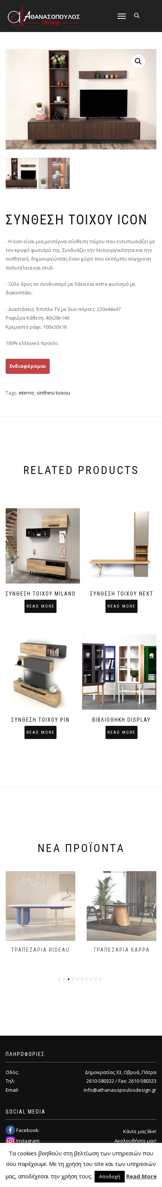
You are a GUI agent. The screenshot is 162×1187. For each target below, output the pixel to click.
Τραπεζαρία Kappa (121, 950)
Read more (40, 606)
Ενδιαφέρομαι (27, 366)
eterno (26, 392)
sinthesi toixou (53, 392)
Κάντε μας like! (139, 1131)
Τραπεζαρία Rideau (40, 950)
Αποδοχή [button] (109, 1176)
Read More (141, 1176)
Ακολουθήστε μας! (135, 1140)
